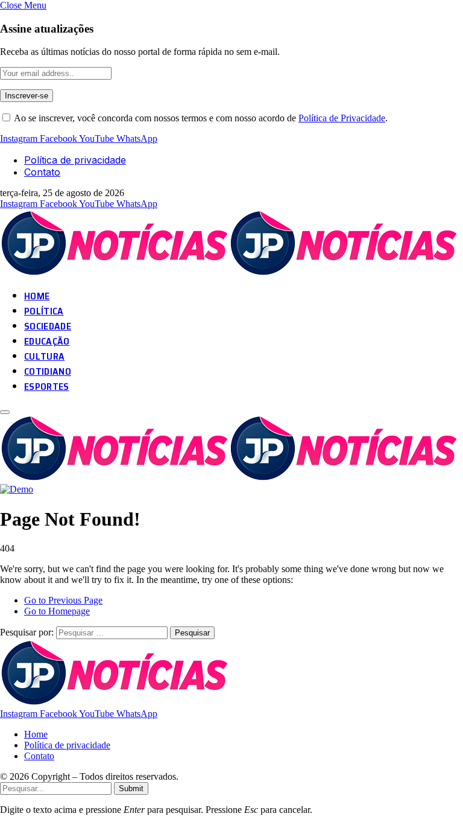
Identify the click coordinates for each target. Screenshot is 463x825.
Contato (42, 172)
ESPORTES (46, 386)
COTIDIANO (47, 371)
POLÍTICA (44, 311)
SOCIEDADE (47, 326)
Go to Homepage (57, 611)
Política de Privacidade (341, 118)
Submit (131, 788)
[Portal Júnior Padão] (230, 273)
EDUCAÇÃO (47, 341)
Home (36, 734)
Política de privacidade (75, 160)
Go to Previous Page (63, 600)
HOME (36, 296)
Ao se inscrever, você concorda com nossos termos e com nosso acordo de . (200, 118)
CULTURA (44, 356)
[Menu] (5, 412)
